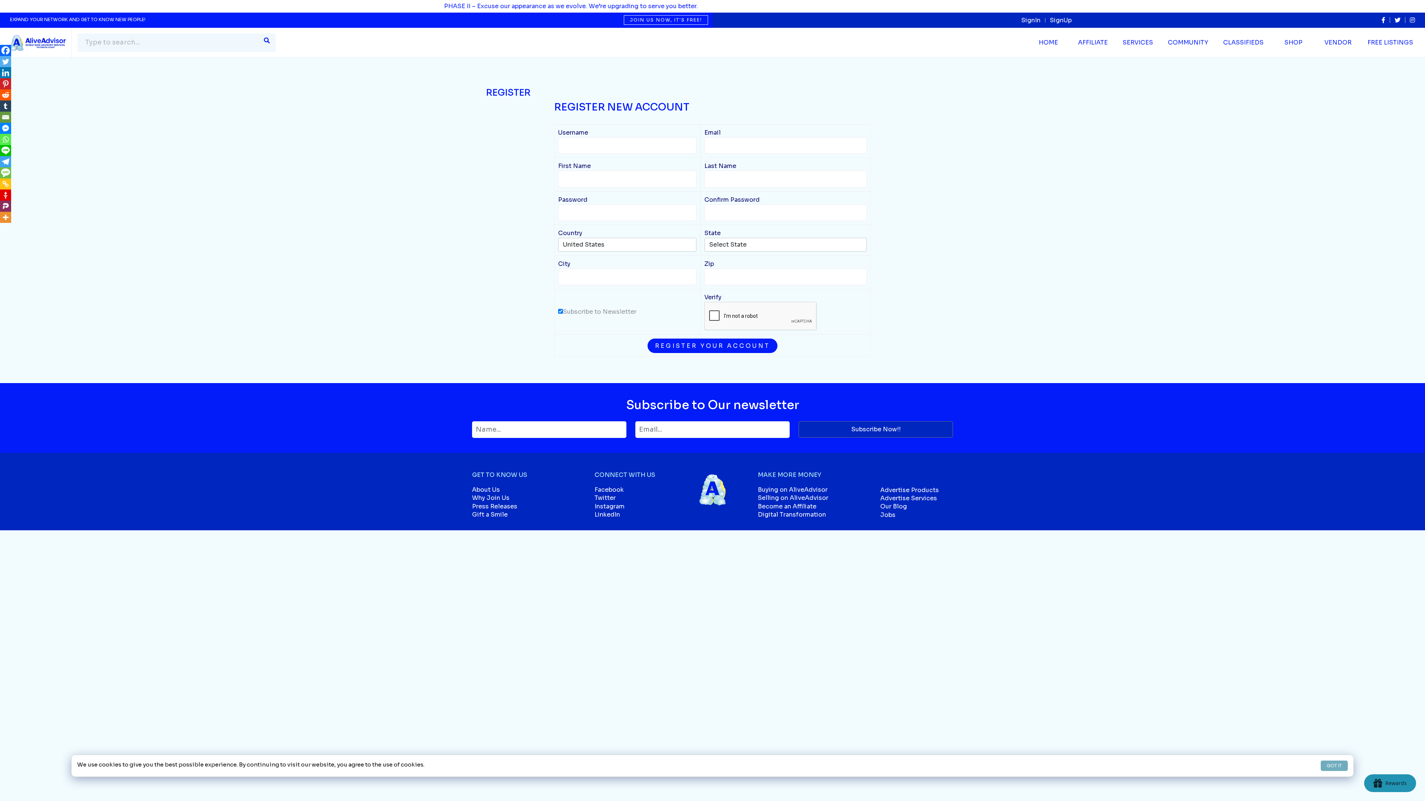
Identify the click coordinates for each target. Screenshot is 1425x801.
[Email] (5, 117)
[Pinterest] (5, 83)
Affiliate (1093, 42)
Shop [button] (1293, 42)
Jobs (887, 515)
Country (570, 233)
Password (572, 200)
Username (573, 132)
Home (1048, 42)
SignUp (1061, 20)
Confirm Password (732, 200)
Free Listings (1390, 42)
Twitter (605, 498)
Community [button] (1188, 42)
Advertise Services (908, 498)
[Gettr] (5, 195)
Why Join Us (491, 498)
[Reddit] (5, 94)
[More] (5, 217)
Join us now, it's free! (666, 20)
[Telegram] (5, 161)
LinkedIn (607, 514)
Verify (712, 297)
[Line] (5, 150)
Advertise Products (909, 490)
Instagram (609, 506)
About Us (486, 490)
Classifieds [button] (1243, 42)
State (712, 233)
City (564, 264)
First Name (574, 166)
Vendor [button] (1338, 42)
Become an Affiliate (787, 506)
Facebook (609, 490)
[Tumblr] (5, 106)
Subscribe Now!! (876, 429)
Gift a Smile (490, 514)
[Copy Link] (5, 183)
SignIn (1031, 20)
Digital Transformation (792, 514)
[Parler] (5, 206)
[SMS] (5, 172)
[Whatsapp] (5, 139)
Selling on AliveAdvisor (793, 498)
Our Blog (893, 506)
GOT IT (1334, 765)
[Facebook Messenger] (5, 128)
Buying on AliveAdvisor (793, 490)
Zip (709, 264)
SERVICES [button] (1138, 42)
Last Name (720, 166)
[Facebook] (5, 50)
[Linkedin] (5, 72)
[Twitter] (5, 61)
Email (712, 132)
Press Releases (494, 506)
